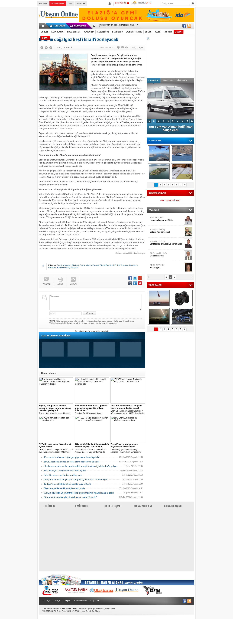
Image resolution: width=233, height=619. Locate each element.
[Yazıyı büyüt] (141, 47)
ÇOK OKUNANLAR (157, 193)
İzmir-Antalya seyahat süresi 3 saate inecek (120, 26)
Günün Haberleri (58, 3)
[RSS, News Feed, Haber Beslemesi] (189, 26)
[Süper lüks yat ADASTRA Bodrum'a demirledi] (182, 153)
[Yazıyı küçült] (134, 47)
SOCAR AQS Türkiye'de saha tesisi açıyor (65, 470)
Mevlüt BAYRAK (161, 218)
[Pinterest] (140, 283)
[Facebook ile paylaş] (184, 26)
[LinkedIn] (135, 283)
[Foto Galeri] (58, 26)
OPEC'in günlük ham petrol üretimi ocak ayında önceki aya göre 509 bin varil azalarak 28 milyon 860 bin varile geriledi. (56, 448)
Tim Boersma (122, 265)
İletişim (67, 601)
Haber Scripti (86, 611)
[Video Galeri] (78, 26)
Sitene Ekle (81, 3)
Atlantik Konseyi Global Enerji (98, 265)
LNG (114, 265)
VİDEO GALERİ (155, 285)
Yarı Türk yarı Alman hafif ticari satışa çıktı (170, 128)
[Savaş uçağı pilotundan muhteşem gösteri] (159, 298)
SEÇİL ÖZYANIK (157, 266)
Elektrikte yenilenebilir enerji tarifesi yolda (64, 488)
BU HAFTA (170, 200)
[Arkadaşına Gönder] (122, 47)
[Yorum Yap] (118, 47)
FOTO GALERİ (155, 141)
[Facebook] (41, 47)
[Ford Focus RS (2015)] (182, 316)
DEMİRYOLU (81, 506)
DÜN (162, 200)
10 (192, 121)
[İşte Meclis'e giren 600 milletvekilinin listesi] (182, 172)
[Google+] (50, 47)
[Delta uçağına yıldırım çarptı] (159, 316)
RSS (97, 601)
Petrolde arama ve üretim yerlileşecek (63, 475)
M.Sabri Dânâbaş (160, 230)
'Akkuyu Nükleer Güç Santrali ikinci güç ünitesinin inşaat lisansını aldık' (79, 492)
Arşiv (70, 3)
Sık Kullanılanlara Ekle (82, 601)
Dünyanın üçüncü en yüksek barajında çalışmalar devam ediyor (75, 479)
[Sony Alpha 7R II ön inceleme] (182, 298)
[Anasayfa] (43, 26)
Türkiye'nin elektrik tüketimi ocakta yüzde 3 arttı (67, 484)
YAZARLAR (154, 210)
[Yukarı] (73, 281)
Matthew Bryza (78, 265)
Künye (57, 601)
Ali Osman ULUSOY (158, 254)
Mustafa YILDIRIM (166, 242)
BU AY (178, 200)
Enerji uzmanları (64, 265)
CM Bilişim (96, 611)
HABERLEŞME (112, 506)
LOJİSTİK (49, 506)
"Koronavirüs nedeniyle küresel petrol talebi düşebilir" (70, 497)
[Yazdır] (126, 47)
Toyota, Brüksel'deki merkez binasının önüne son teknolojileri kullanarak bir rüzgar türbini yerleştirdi (55, 409)
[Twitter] (46, 47)
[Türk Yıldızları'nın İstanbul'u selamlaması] (159, 153)
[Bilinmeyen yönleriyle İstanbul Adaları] (159, 172)
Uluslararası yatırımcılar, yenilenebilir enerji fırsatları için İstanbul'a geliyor (80, 466)
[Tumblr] (130, 283)
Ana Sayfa (43, 3)
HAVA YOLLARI (143, 506)
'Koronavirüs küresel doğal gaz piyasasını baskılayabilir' (72, 457)
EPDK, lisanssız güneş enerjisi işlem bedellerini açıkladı (71, 461)
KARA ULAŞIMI (173, 506)
